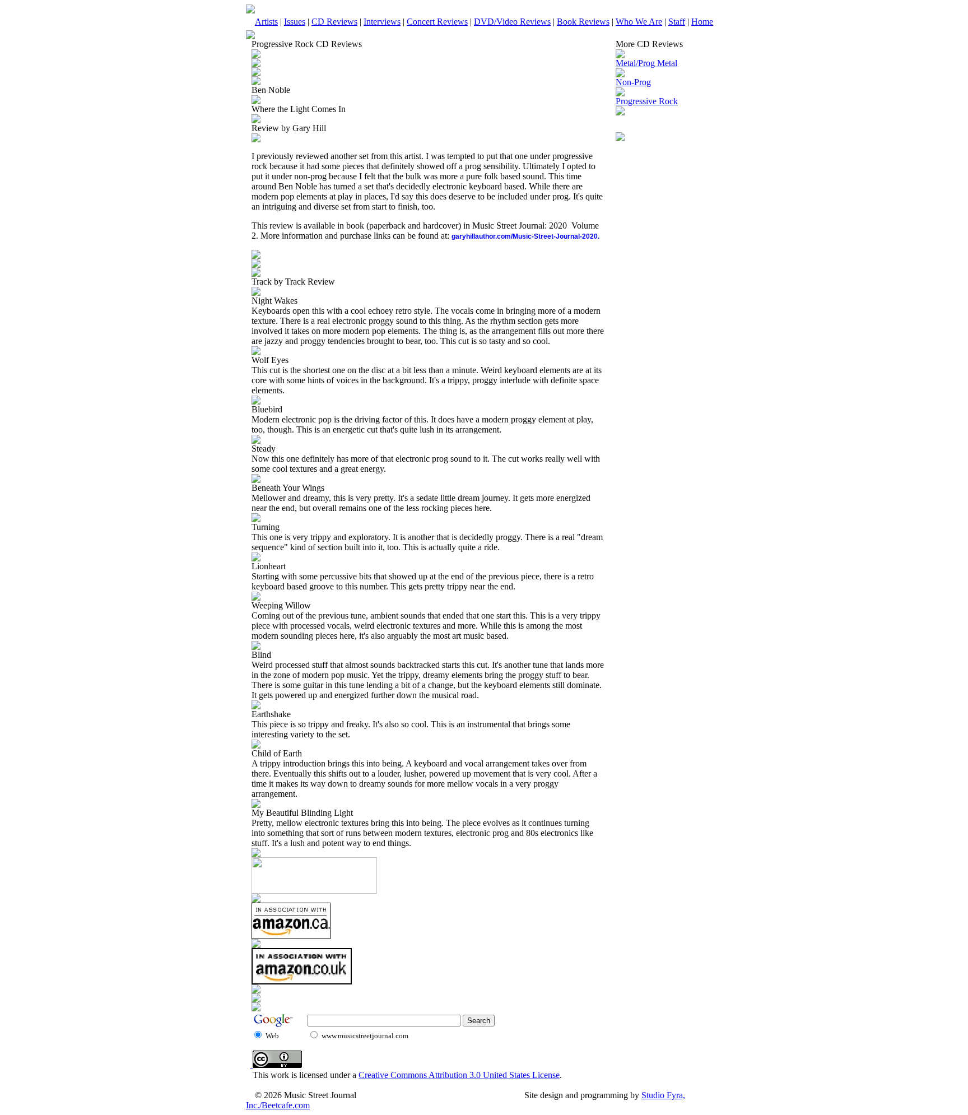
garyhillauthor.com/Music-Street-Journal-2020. (525, 236)
